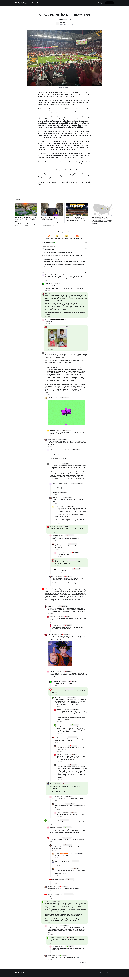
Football (64, 11)
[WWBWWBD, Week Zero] (103, 214)
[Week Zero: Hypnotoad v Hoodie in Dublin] (52, 214)
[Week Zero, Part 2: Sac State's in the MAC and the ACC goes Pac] (26, 214)
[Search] (98, 3)
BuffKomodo (63, 22)
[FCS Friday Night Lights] (77, 213)
